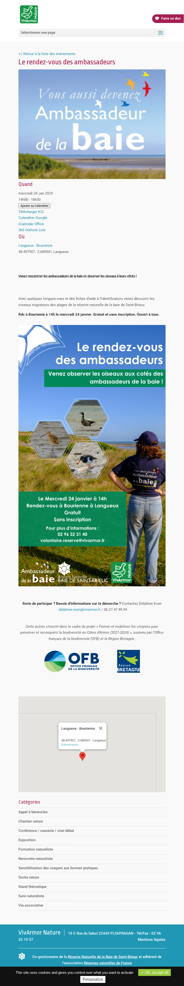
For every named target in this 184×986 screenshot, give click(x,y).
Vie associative (30, 905)
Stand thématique (32, 887)
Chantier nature (30, 821)
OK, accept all (156, 972)
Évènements (69, 744)
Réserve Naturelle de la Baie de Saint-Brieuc (103, 957)
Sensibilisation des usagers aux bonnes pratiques (58, 868)
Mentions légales (152, 939)
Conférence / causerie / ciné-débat (46, 831)
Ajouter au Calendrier (34, 205)
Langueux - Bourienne (35, 245)
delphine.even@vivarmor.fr (80, 609)
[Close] (100, 728)
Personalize (93, 979)
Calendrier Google (32, 218)
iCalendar (26, 224)
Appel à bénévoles (33, 812)
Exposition (26, 840)
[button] (82, 756)
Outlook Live (35, 230)
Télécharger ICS (31, 212)
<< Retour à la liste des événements (46, 54)
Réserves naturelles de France (108, 963)
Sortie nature (28, 877)
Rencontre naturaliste (35, 859)
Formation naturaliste (35, 849)
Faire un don (171, 18)
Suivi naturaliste (31, 896)
